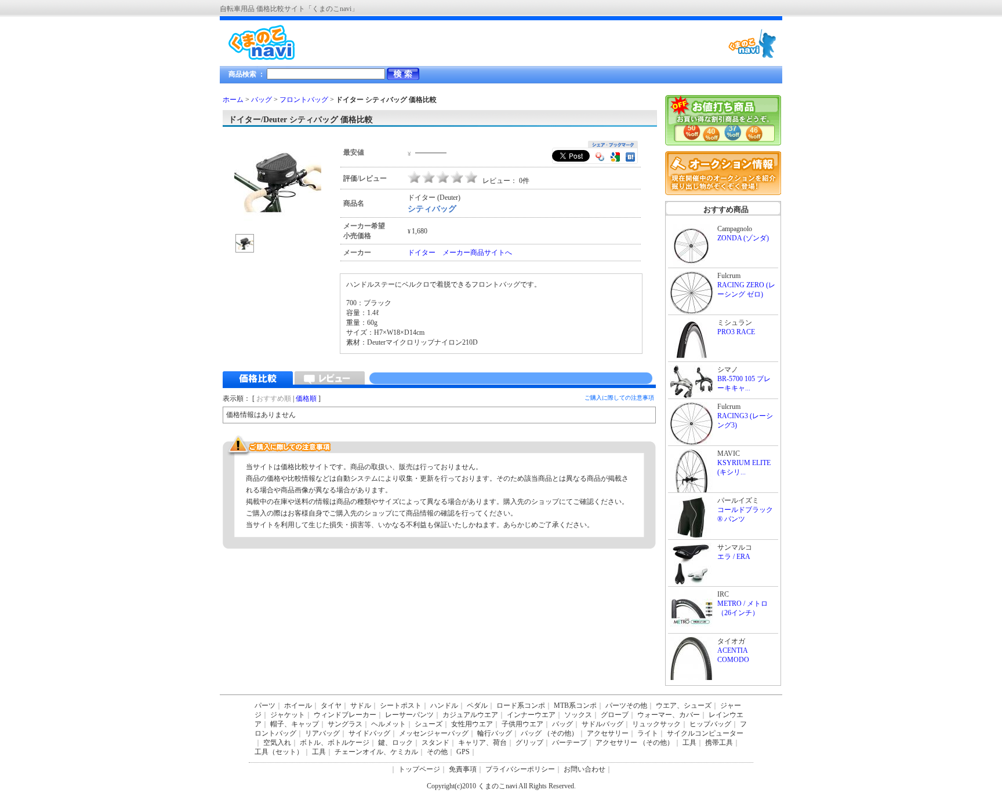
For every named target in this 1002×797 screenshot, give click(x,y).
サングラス (345, 724)
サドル (360, 705)
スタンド (435, 742)
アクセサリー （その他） (635, 742)
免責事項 (463, 769)
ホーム (233, 100)
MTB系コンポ (575, 705)
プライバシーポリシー (520, 769)
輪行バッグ (494, 733)
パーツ (265, 705)
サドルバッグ (602, 724)
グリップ (529, 742)
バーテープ (569, 742)
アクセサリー (608, 733)
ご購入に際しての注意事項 (619, 397)
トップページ (419, 769)
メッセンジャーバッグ (434, 733)
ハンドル (444, 705)
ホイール (298, 705)
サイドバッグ (369, 733)
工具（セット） (279, 752)
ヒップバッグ (710, 724)
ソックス (578, 715)
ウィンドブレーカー (345, 715)
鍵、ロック (395, 742)
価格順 (306, 398)
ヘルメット (388, 724)
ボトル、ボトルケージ (334, 742)
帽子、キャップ (294, 724)
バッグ (261, 100)
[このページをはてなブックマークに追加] (630, 158)
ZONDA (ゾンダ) (743, 238)
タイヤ (331, 705)
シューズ (428, 724)
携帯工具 (719, 742)
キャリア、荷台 (482, 742)
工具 (689, 742)
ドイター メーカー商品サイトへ (460, 252)
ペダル (477, 705)
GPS (463, 752)
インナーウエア (531, 715)
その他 (437, 752)
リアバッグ (322, 733)
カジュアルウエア (470, 715)
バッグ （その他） (549, 733)
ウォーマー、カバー (668, 715)
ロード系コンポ (520, 705)
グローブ (615, 715)
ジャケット (287, 715)
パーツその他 (626, 705)
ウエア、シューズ (683, 705)
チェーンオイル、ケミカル (376, 752)
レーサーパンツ (409, 715)
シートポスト (401, 705)
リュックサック (656, 724)
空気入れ (277, 742)
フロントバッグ (303, 100)
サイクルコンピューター (705, 733)
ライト (647, 733)
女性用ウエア (472, 724)
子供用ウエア (522, 724)
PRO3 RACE (736, 332)
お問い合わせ (584, 769)
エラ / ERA (733, 557)
